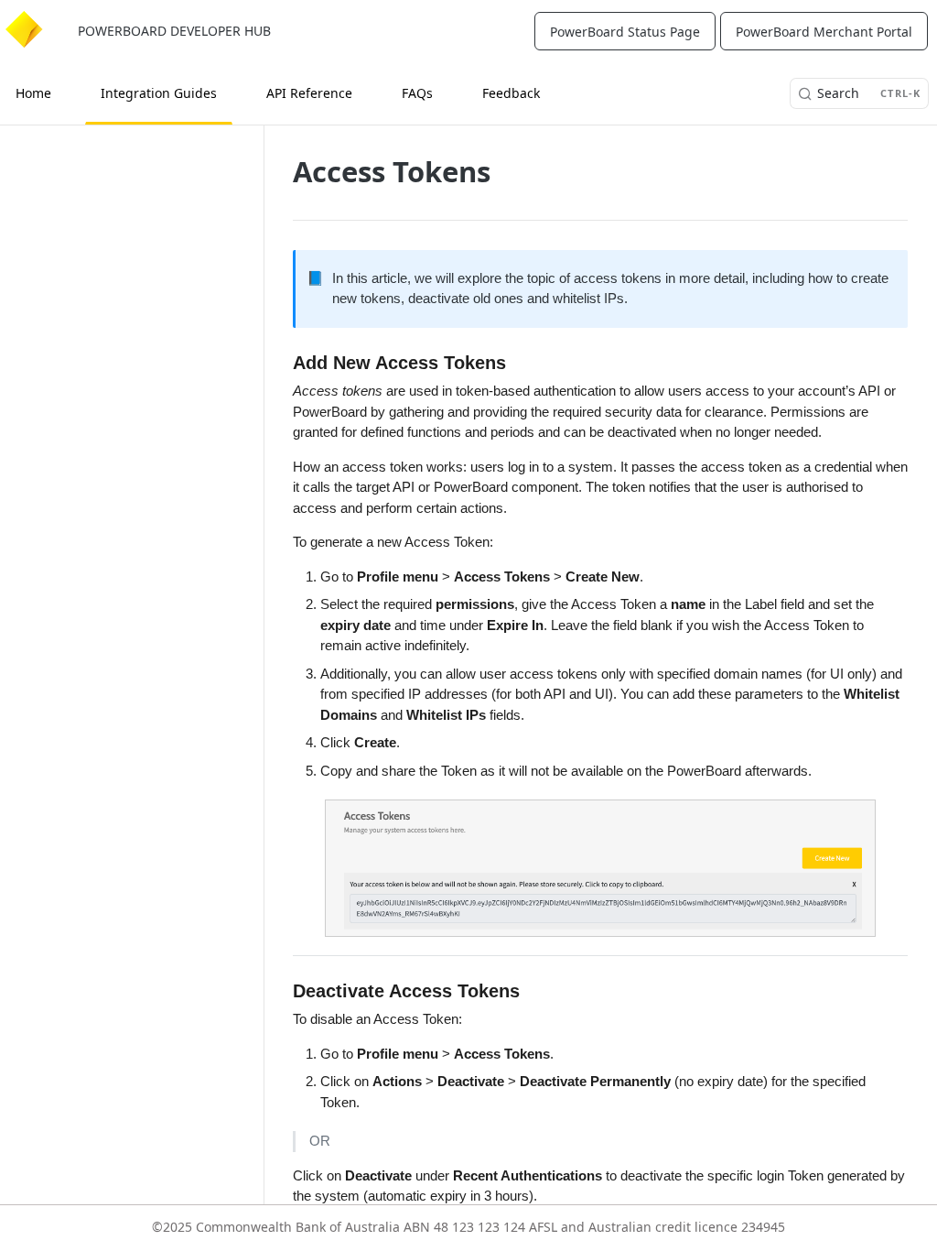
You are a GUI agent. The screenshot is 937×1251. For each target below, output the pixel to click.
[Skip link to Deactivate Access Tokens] (286, 991)
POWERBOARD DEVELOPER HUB (174, 30)
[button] (600, 868)
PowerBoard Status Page (625, 31)
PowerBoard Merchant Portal (824, 31)
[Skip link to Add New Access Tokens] (286, 362)
